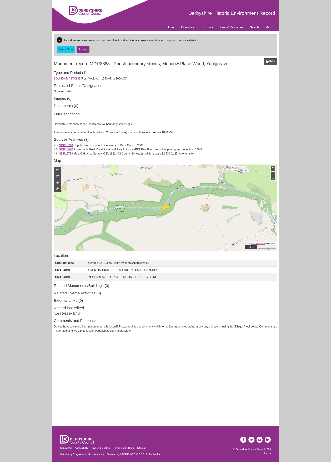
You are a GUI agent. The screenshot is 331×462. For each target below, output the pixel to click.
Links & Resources (231, 27)
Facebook (243, 440)
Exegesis (78, 454)
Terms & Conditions (123, 447)
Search (254, 27)
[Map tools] (57, 189)
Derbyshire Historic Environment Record (231, 13)
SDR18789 (66, 153)
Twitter (251, 440)
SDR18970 (66, 149)
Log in (267, 453)
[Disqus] (165, 382)
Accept (83, 49)
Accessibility (81, 447)
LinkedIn (268, 440)
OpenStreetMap (258, 243)
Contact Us (66, 447)
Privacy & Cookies (101, 447)
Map (269, 27)
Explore (208, 27)
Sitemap (141, 447)
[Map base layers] (57, 176)
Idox (90, 454)
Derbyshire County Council (250, 449)
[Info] (57, 183)
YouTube (260, 440)
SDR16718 (66, 145)
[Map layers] (57, 170)
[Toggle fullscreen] (273, 168)
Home (170, 27)
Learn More (66, 49)
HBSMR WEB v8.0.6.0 (133, 454)
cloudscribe (154, 454)
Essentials (188, 27)
